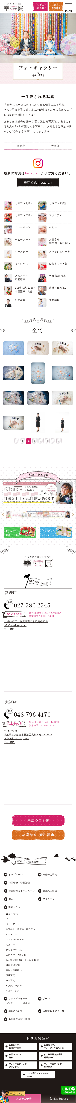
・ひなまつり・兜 (13, 950)
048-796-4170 (32, 714)
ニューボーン (23, 227)
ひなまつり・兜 (58, 263)
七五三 (12, 899)
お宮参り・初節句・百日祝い (59, 241)
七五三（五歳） (58, 203)
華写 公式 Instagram (38, 182)
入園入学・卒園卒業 (21, 277)
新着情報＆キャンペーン (21, 891)
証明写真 (20, 300)
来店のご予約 (50, 874)
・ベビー (8, 919)
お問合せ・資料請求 (19, 882)
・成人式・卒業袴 (13, 985)
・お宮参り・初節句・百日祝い (19, 929)
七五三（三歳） (24, 215)
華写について (15, 1011)
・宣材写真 (9, 980)
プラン (46, 998)
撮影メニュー (15, 907)
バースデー (21, 251)
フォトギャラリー (18, 998)
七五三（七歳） (24, 203)
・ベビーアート (11, 924)
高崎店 (21, 145)
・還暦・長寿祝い (13, 970)
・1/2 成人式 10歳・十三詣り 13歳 (21, 960)
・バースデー (10, 934)
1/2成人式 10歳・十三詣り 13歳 (25, 289)
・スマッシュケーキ (14, 939)
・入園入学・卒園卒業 (15, 955)
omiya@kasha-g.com (16, 738)
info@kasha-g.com (15, 625)
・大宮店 (8, 1003)
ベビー (53, 227)
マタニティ (55, 215)
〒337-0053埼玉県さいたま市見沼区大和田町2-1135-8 (28, 732)
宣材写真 (54, 300)
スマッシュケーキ (59, 251)
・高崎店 (25, 1003)
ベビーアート (23, 239)
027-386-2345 (32, 605)
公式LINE (9, 629)
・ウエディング (11, 991)
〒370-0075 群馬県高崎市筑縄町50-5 (26, 621)
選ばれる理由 (50, 891)
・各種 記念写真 (12, 965)
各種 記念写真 (57, 275)
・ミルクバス (10, 944)
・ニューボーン (11, 914)
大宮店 (55, 145)
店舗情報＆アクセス (53, 1011)
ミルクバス (21, 263)
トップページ (15, 874)
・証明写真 (9, 975)
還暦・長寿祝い (58, 287)
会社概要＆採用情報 (19, 1019)
